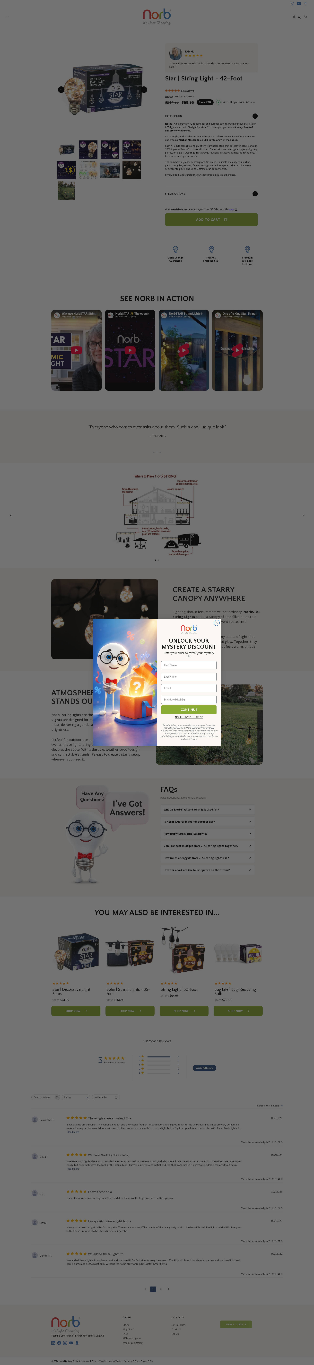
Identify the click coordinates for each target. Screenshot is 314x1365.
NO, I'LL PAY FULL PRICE (189, 717)
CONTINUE (189, 710)
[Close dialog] (216, 623)
